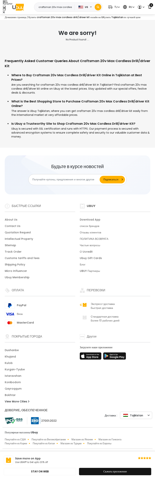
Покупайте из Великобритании (49, 439)
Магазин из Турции (70, 443)
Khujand (10, 356)
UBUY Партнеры (90, 271)
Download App (90, 219)
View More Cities (16, 401)
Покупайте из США (15, 439)
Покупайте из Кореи (16, 443)
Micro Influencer (16, 271)
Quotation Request (18, 232)
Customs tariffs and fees (22, 258)
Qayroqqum (13, 389)
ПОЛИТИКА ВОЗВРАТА (94, 239)
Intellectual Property (19, 239)
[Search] (98, 7)
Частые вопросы (90, 245)
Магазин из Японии (82, 439)
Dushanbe (12, 350)
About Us (11, 219)
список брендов (89, 226)
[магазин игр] (114, 357)
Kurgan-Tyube (15, 369)
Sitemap (10, 245)
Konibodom (13, 382)
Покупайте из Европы (99, 443)
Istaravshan (13, 376)
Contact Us (12, 226)
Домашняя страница (15, 17)
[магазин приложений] (91, 357)
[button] (113, 7)
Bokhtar (10, 395)
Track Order (13, 252)
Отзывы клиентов (90, 232)
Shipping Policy (15, 264)
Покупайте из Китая (44, 443)
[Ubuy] (18, 7)
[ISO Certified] (42, 420)
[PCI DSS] (13, 420)
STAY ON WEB (40, 471)
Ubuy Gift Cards (91, 258)
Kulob (9, 363)
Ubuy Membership (17, 277)
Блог (82, 264)
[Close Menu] (4, 8)
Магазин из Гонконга (109, 439)
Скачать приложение (115, 471)
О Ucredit (86, 252)
